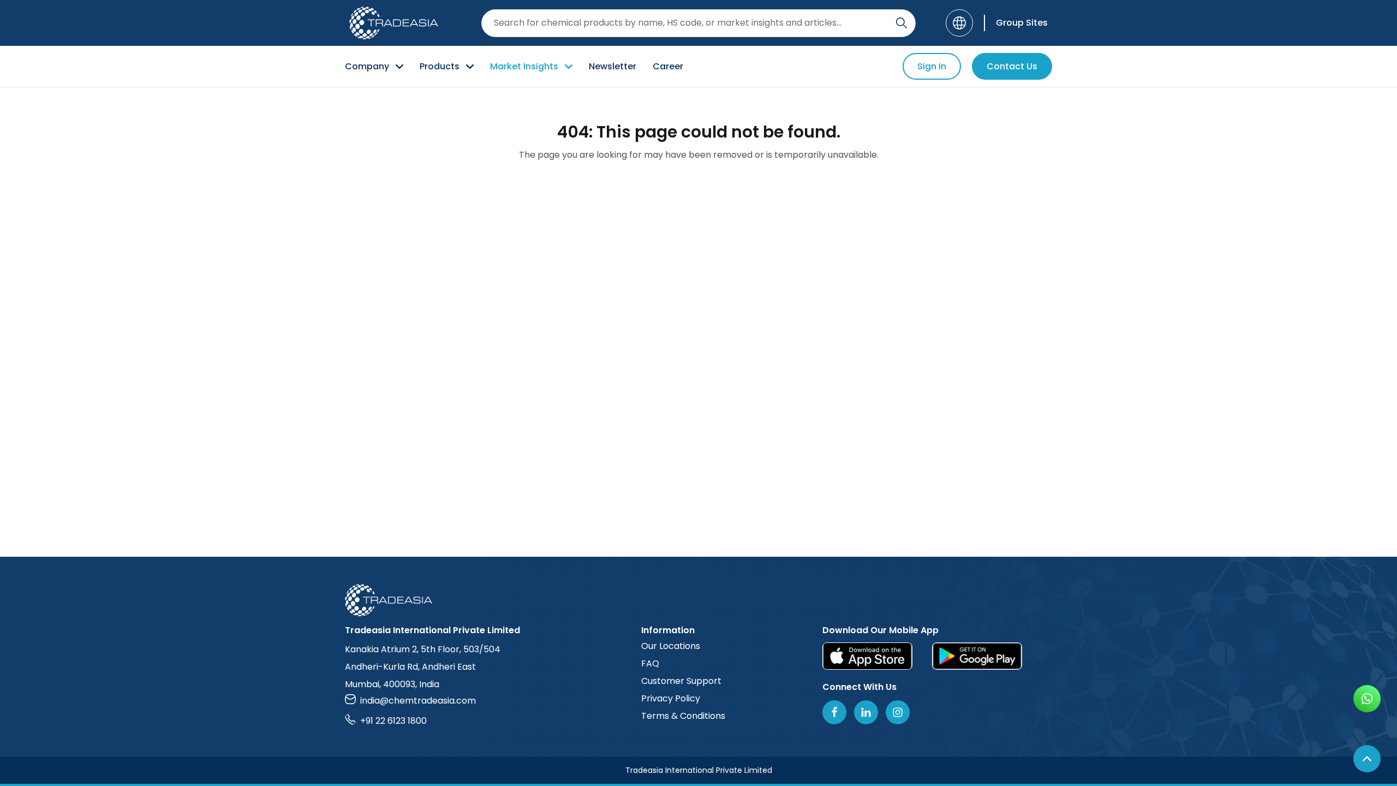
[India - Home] (393, 23)
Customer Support (681, 681)
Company (367, 66)
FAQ (650, 663)
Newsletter (612, 66)
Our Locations (670, 646)
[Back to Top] (1367, 758)
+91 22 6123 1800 (393, 720)
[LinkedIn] (866, 712)
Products (439, 66)
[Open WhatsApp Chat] (1367, 698)
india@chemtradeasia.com (418, 700)
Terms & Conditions (683, 716)
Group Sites (1022, 22)
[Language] (959, 23)
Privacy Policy (670, 698)
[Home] (698, 600)
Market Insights (524, 66)
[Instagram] (898, 712)
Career (668, 66)
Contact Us (1012, 66)
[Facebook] (834, 712)
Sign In (931, 66)
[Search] (901, 23)
